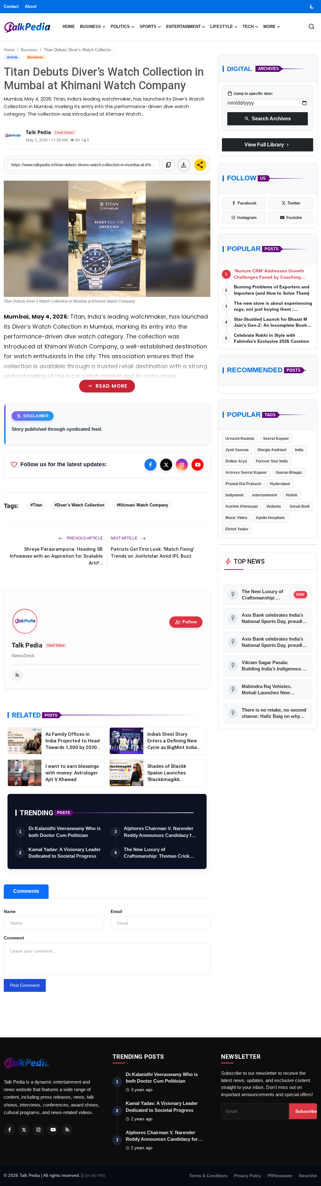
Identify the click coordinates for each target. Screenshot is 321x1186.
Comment (14, 937)
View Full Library (267, 145)
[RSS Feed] (17, 675)
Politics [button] (120, 26)
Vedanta (273, 506)
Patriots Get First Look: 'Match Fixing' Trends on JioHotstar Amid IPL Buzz (152, 552)
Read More (107, 386)
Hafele (291, 495)
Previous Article (84, 538)
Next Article (124, 538)
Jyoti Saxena (237, 450)
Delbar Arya (236, 461)
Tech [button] (248, 26)
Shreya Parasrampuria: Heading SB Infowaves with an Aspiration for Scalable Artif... (56, 556)
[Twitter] (166, 464)
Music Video (236, 518)
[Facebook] (150, 464)
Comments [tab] (26, 891)
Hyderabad (280, 484)
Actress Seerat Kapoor (246, 472)
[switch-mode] (312, 6)
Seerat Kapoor (276, 438)
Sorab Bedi (299, 506)
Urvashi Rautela (239, 438)
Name (10, 911)
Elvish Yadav (236, 529)
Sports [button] (147, 26)
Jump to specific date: (250, 93)
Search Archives (267, 119)
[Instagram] (182, 464)
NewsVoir (308, 1175)
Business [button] (90, 26)
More (269, 26)
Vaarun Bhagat (289, 472)
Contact (11, 6)
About (30, 6)
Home (69, 26)
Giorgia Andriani (271, 450)
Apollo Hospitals (270, 518)
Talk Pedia (27, 645)
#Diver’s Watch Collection (79, 505)
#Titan (36, 505)
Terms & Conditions (208, 1175)
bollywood (234, 495)
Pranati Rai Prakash (243, 484)
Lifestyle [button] (221, 26)
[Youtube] (197, 464)
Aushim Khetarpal (241, 506)
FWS (101, 1175)
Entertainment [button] (183, 26)
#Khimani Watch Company (142, 505)
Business (29, 49)
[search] (311, 26)
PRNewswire (279, 1175)
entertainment (264, 495)
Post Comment (24, 985)
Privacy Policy (247, 1175)
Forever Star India (272, 461)
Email (116, 911)
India (299, 450)
